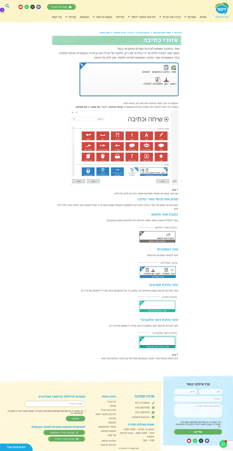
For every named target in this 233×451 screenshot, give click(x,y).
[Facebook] (38, 7)
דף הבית (178, 32)
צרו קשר (57, 17)
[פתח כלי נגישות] (2, 10)
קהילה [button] (72, 17)
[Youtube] (20, 7)
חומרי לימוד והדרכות (162, 32)
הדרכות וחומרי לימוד (143, 17)
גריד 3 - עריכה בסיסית (123, 32)
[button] (8, 7)
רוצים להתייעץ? (16, 447)
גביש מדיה (123, 448)
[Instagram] (32, 7)
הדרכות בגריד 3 (143, 32)
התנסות (84, 17)
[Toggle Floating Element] (223, 444)
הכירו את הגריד (171, 17)
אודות (203, 17)
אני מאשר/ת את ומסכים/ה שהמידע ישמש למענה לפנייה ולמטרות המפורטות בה (198, 424)
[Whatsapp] (26, 7)
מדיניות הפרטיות (197, 422)
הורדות (120, 17)
